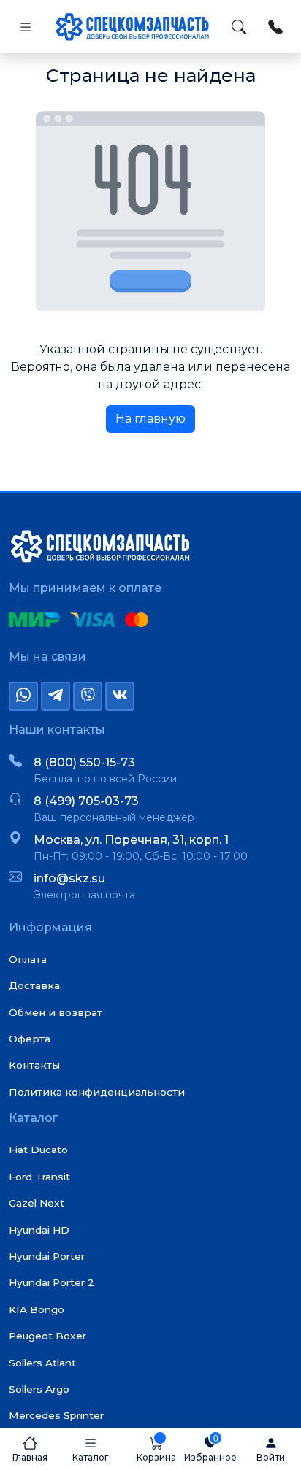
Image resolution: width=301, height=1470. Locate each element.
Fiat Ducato (38, 1149)
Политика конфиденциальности (97, 1092)
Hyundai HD (39, 1230)
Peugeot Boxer (47, 1336)
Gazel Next (36, 1203)
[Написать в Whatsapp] (23, 696)
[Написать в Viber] (87, 696)
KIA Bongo (36, 1309)
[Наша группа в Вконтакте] (119, 696)
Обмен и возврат (55, 1012)
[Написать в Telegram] (55, 696)
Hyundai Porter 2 (51, 1282)
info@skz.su (69, 878)
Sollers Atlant (42, 1363)
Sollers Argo (39, 1389)
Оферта (29, 1038)
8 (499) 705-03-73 (86, 801)
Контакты (34, 1065)
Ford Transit (39, 1176)
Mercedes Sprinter (56, 1415)
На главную (150, 419)
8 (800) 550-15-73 (84, 762)
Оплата (28, 959)
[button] (90, 1449)
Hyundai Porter (47, 1256)
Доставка (34, 985)
